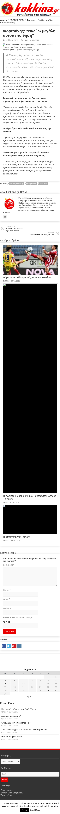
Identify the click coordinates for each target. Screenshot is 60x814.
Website (7, 608)
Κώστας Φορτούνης (16, 184)
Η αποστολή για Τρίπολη (16, 537)
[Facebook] (4, 646)
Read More (35, 810)
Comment (8, 565)
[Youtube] (14, 646)
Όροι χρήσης (6, 795)
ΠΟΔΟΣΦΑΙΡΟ (16, 20)
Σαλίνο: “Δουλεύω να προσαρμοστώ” (15, 228)
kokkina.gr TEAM (12, 40)
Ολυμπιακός (31, 184)
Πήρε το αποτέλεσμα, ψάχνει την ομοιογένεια (27, 277)
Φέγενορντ (43, 184)
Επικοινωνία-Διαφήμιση (11, 792)
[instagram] (19, 646)
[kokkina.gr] (30, 8)
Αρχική (3, 20)
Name (7, 590)
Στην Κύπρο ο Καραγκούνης (41, 234)
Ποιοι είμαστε (7, 790)
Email (6, 599)
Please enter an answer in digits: (18, 617)
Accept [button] (24, 810)
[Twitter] (9, 646)
